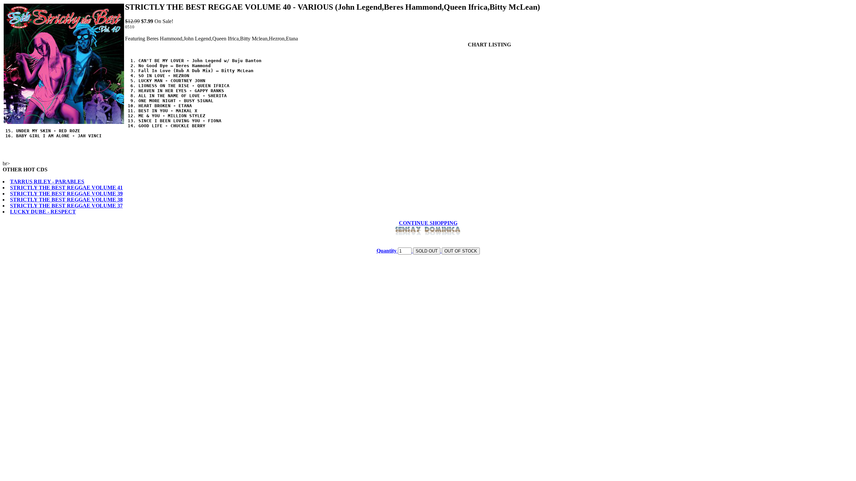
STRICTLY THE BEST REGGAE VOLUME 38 (66, 199)
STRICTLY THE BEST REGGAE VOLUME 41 (66, 187)
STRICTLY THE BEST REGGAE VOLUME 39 (66, 193)
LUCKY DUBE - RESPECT (43, 211)
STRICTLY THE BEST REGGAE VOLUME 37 (66, 205)
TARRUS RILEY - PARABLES (47, 181)
